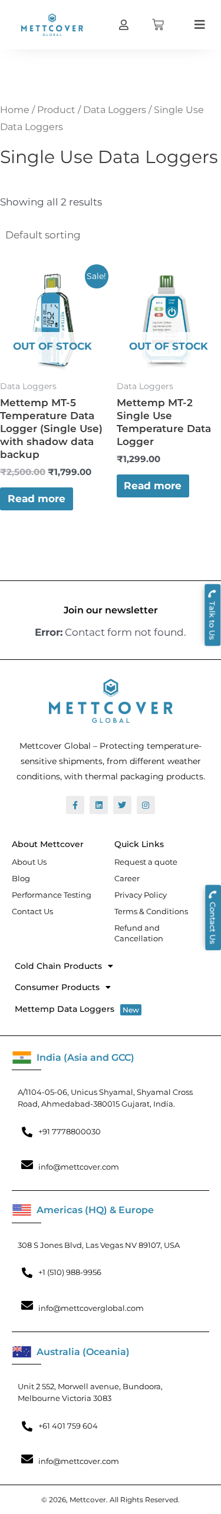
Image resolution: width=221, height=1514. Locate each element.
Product (56, 109)
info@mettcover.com (78, 1166)
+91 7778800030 (69, 1131)
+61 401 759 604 (68, 1425)
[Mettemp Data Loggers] (104, 1009)
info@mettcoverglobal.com (91, 1308)
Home (14, 109)
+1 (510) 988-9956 (69, 1272)
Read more (36, 498)
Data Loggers (114, 109)
